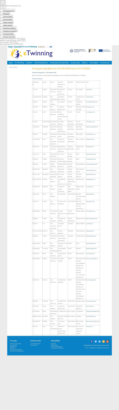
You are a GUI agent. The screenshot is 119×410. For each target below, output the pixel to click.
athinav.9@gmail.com (90, 211)
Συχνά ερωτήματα (35, 343)
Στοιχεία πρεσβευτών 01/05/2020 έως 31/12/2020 (61, 68)
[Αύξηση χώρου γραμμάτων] (22, 44)
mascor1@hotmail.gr (90, 253)
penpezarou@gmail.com (91, 301)
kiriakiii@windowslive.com (91, 102)
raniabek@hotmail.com (91, 159)
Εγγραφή (53, 343)
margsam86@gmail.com (91, 170)
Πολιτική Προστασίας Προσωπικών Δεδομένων (17, 350)
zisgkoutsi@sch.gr (90, 231)
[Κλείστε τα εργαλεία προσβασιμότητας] (4, 8)
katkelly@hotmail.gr (90, 201)
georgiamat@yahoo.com (91, 236)
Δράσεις (29, 63)
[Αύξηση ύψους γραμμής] (17, 42)
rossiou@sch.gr (89, 326)
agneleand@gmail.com (91, 243)
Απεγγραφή (54, 345)
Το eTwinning (19, 63)
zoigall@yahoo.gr (89, 223)
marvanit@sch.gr (89, 186)
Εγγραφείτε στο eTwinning (26, 47)
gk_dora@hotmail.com (90, 134)
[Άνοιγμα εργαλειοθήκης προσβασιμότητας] (3, 2)
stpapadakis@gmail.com (91, 248)
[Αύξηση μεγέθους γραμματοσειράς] (24, 40)
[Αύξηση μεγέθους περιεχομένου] (24, 39)
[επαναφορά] (1, 8)
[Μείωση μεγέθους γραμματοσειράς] (22, 40)
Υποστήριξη (94, 63)
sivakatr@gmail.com (90, 121)
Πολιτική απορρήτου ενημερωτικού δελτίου (57, 347)
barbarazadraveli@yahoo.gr (92, 258)
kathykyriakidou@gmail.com (92, 126)
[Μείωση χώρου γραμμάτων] (19, 44)
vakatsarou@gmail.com (91, 280)
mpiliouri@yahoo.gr (90, 194)
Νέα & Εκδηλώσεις (41, 63)
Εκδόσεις (12, 348)
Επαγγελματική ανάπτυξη (59, 63)
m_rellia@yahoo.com (90, 112)
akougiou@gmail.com (90, 179)
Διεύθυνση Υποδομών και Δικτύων (99, 348)
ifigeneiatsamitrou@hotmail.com (93, 321)
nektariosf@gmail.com (91, 316)
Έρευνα (84, 63)
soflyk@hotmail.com (90, 139)
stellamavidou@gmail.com (91, 218)
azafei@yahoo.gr (89, 97)
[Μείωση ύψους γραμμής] (14, 42)
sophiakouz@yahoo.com (91, 154)
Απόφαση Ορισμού (37, 78)
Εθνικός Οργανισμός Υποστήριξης (15, 344)
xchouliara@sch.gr (90, 306)
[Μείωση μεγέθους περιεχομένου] (21, 39)
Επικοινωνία (104, 63)
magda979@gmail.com (91, 174)
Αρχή (10, 47)
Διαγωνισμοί (75, 63)
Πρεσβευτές (13, 346)
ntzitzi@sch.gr (89, 89)
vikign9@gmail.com (90, 107)
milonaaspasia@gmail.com (92, 164)
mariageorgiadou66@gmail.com (92, 311)
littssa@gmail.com (90, 146)
